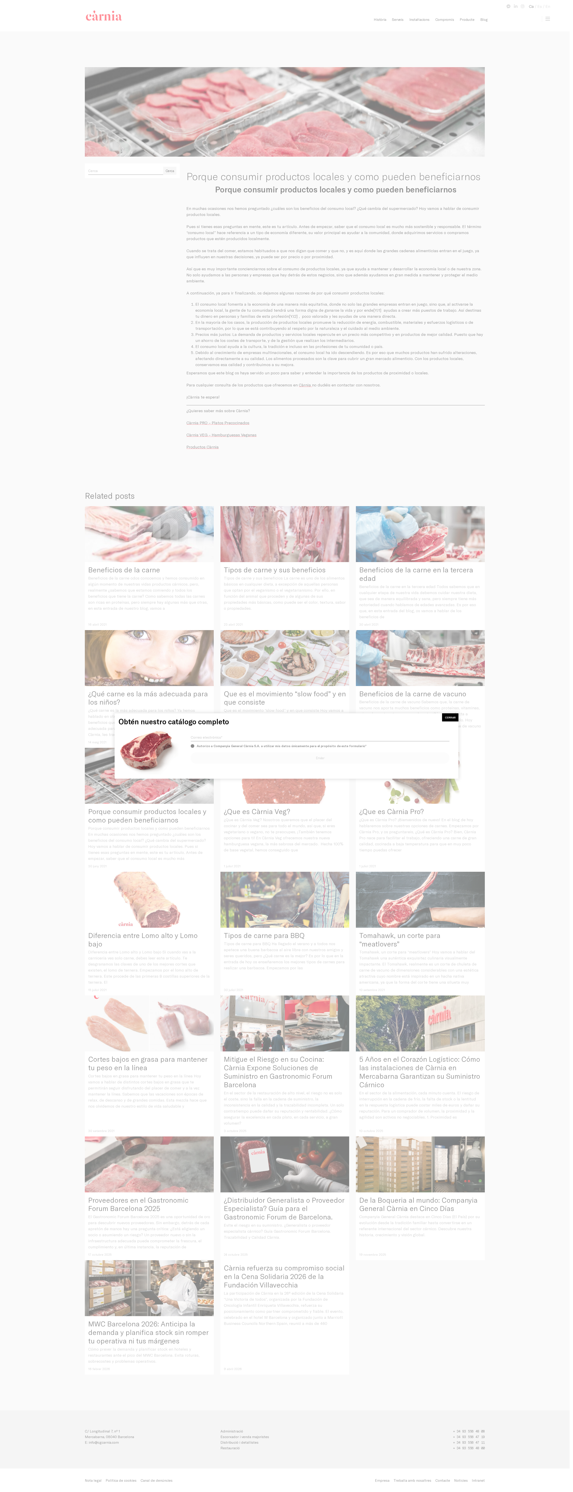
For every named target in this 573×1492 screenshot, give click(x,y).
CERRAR (450, 717)
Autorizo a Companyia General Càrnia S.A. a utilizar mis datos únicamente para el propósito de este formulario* (281, 746)
